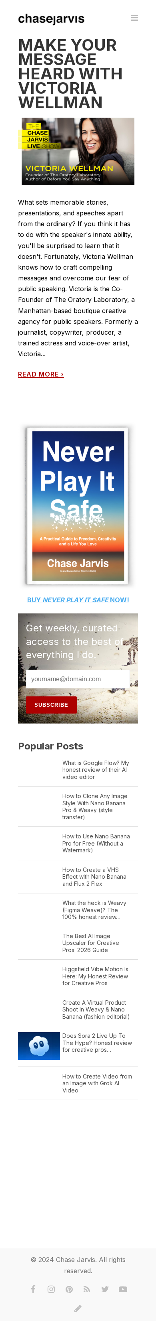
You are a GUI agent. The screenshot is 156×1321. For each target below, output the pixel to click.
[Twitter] (105, 1289)
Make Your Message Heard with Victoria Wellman (70, 73)
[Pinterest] (69, 1289)
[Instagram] (51, 1289)
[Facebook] (33, 1289)
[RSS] (87, 1289)
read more (41, 374)
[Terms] (78, 1309)
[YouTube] (123, 1289)
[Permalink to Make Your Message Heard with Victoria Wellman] (78, 151)
